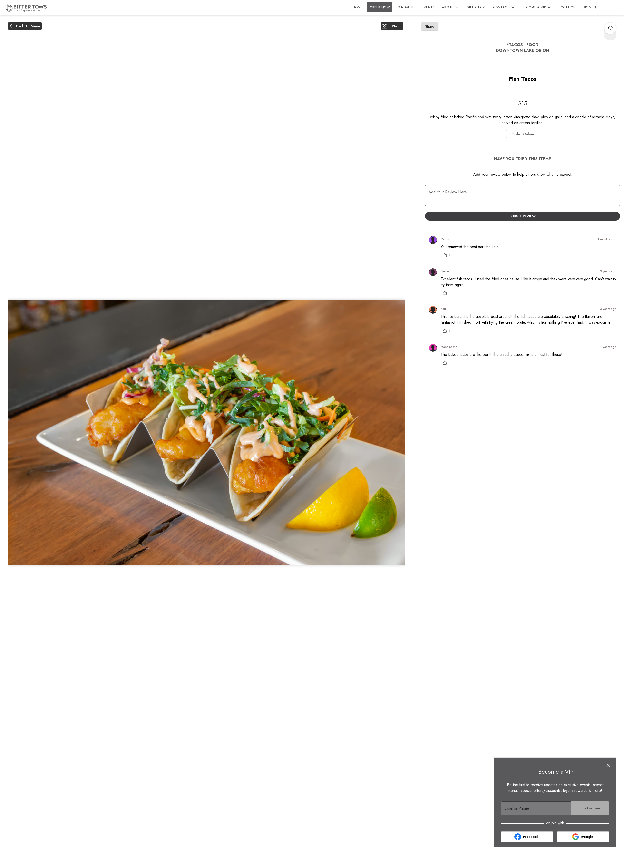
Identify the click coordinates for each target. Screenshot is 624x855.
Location (567, 7)
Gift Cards (476, 7)
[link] (522, 134)
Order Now (380, 7)
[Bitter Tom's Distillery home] (26, 7)
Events (428, 7)
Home (357, 7)
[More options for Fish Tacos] (610, 28)
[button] (450, 7)
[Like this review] (446, 293)
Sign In (589, 7)
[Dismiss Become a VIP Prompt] (608, 765)
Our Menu (406, 7)
